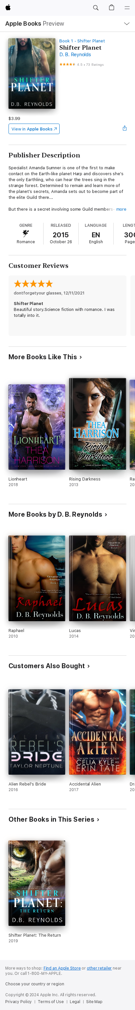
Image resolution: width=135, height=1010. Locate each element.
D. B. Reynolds (75, 55)
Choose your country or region (34, 984)
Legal (75, 1001)
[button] (96, 8)
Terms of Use (51, 1001)
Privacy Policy (18, 1001)
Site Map (94, 1001)
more (121, 209)
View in (31, 129)
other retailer (99, 968)
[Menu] (127, 8)
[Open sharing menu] (124, 129)
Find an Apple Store (62, 968)
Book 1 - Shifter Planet (82, 40)
